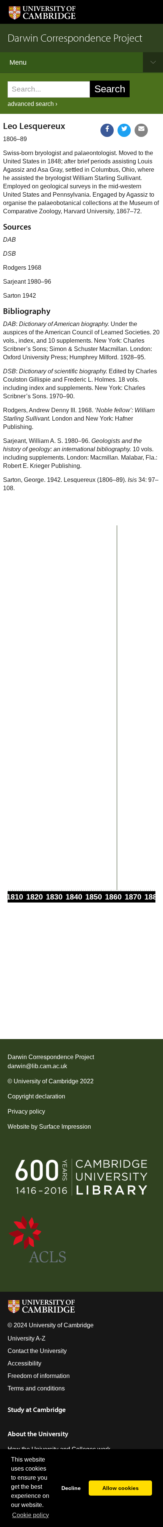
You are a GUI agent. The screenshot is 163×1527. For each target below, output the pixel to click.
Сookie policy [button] (30, 1515)
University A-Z (26, 1338)
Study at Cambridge (37, 1409)
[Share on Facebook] (107, 130)
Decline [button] (71, 1488)
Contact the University (37, 1351)
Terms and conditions (36, 1388)
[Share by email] (141, 130)
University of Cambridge (46, 1081)
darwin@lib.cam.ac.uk (37, 1066)
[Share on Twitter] (124, 130)
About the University (38, 1433)
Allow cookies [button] (120, 1488)
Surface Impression (65, 1126)
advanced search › (32, 104)
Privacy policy (26, 1111)
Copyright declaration (36, 1096)
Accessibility (24, 1363)
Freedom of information (39, 1376)
